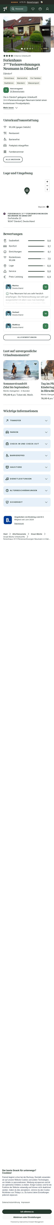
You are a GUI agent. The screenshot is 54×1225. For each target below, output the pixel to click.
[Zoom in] (47, 182)
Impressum (19, 523)
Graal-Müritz (36, 534)
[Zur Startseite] (5, 9)
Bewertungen (33, 2)
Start (5, 534)
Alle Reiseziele (19, 534)
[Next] (49, 33)
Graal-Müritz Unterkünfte (14, 537)
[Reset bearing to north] (47, 190)
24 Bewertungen (17, 91)
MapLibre (41, 207)
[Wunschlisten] (33, 9)
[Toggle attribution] (47, 206)
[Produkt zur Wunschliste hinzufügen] (46, 20)
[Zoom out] (47, 186)
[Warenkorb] (40, 9)
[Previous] (4, 33)
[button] (27, 32)
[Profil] (47, 9)
